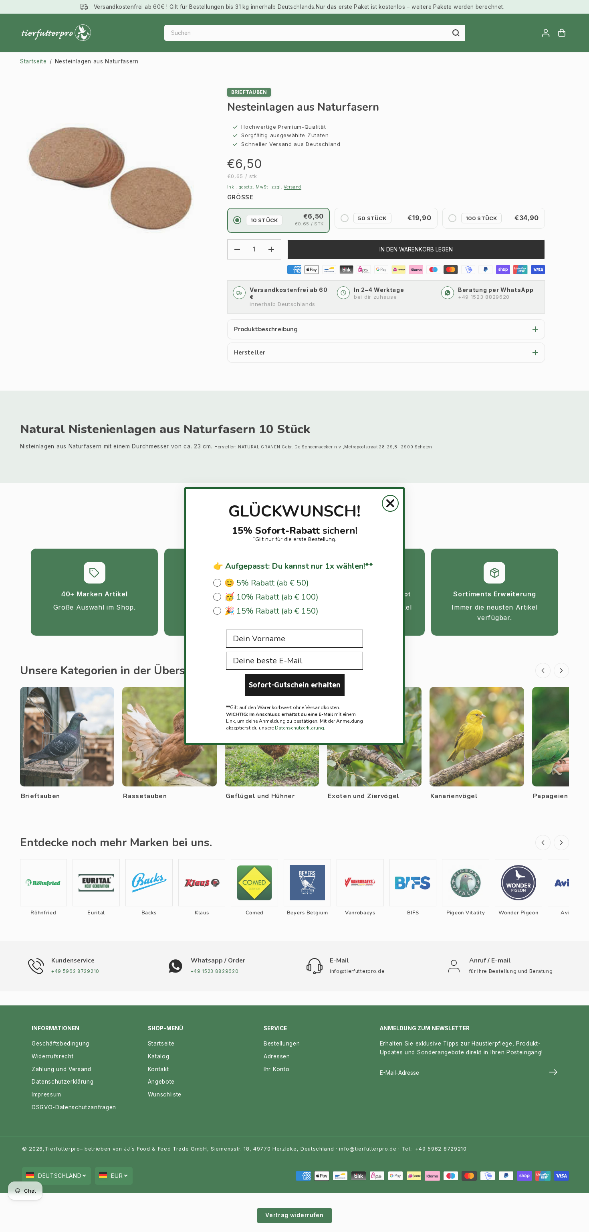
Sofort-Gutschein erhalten (295, 685)
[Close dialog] (390, 503)
